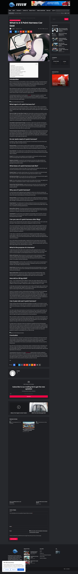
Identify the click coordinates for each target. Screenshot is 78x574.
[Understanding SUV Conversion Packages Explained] (55, 39)
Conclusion (13, 76)
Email (11, 530)
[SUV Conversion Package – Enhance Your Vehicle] (55, 49)
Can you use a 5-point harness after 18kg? (18, 71)
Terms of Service (36, 535)
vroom (12, 28)
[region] (13, 566)
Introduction (13, 65)
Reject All (13, 569)
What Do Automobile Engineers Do (63, 34)
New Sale (48, 10)
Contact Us (25, 10)
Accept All (21, 569)
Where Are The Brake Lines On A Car (21, 13)
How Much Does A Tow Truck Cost (34, 552)
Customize (7, 569)
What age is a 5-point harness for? (17, 66)
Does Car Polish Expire (58, 84)
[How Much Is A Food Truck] (27, 558)
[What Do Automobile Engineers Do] (55, 35)
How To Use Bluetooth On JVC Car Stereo (15, 502)
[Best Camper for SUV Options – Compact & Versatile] (29, 425)
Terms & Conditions (41, 10)
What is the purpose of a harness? (17, 72)
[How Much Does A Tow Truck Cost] (27, 553)
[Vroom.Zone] (17, 4)
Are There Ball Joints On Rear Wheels (41, 502)
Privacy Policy (32, 10)
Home (10, 10)
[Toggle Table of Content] (36, 64)
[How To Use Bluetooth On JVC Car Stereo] (15, 461)
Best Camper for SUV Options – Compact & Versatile (28, 430)
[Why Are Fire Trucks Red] (27, 562)
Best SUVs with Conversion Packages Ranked (63, 44)
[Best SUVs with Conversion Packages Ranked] (55, 44)
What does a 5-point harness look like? (17, 69)
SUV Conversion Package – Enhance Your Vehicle (63, 49)
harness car (28, 352)
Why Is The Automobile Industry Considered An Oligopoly (63, 29)
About (13, 10)
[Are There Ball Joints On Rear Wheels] (42, 461)
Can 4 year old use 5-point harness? (17, 75)
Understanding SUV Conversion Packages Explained (63, 39)
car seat (29, 95)
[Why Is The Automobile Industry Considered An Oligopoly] (55, 30)
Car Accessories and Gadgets (15, 20)
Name (11, 526)
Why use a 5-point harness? (16, 70)
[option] (60, 80)
